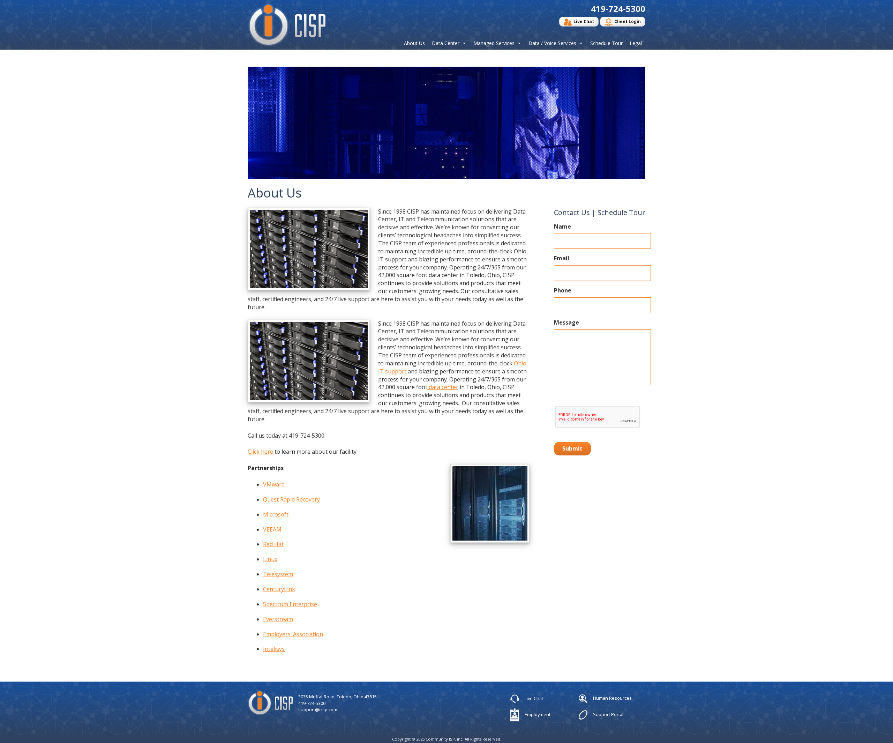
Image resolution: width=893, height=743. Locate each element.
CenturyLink (279, 589)
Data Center (445, 43)
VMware (274, 484)
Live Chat (583, 21)
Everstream (278, 619)
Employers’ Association (293, 634)
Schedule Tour (606, 43)
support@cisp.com (317, 709)
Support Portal (607, 714)
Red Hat (273, 544)
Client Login (627, 21)
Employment (537, 714)
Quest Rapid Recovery (291, 499)
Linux (270, 559)
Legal (636, 43)
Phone (562, 290)
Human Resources (612, 698)
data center (442, 387)
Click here (261, 451)
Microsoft (275, 514)
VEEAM (272, 529)
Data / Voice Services (552, 43)
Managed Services (494, 43)
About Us (414, 43)
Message (566, 322)
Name (562, 226)
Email (561, 258)
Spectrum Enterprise (290, 604)
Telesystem (278, 574)
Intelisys (274, 649)
